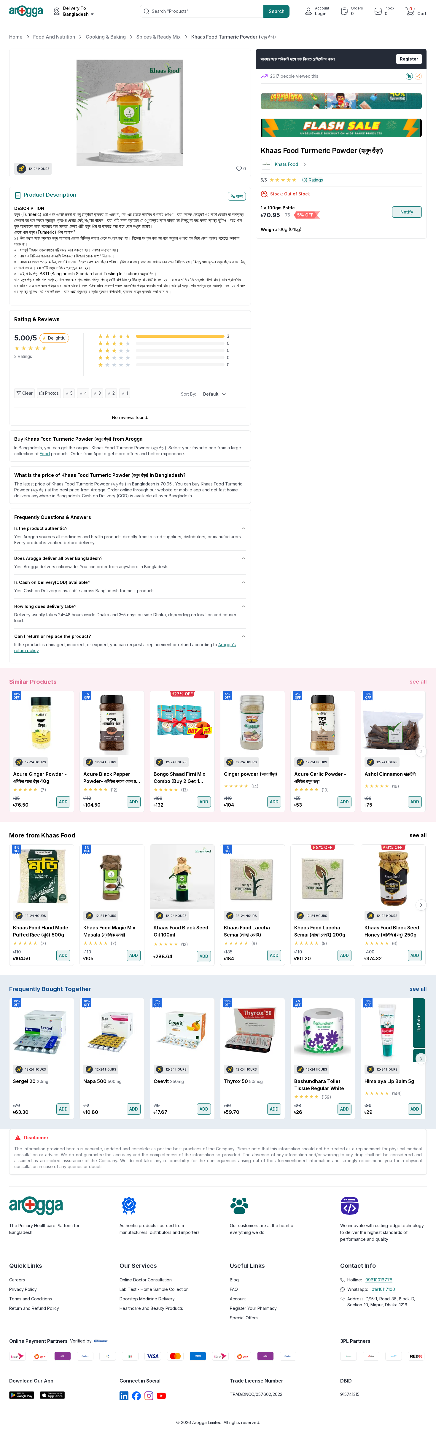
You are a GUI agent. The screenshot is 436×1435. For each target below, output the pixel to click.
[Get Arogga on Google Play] (21, 1395)
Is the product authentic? (40, 528)
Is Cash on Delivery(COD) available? (52, 582)
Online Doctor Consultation (146, 1279)
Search (276, 11)
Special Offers (244, 1317)
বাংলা (239, 196)
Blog (234, 1279)
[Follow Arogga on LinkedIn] (124, 1395)
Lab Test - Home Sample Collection (154, 1289)
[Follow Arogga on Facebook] (136, 1395)
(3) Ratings (312, 179)
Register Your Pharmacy (253, 1308)
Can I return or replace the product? (52, 636)
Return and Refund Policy (34, 1308)
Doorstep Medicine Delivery (147, 1298)
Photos (52, 393)
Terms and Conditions (30, 1298)
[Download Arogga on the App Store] (52, 1395)
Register (409, 58)
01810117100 (383, 1289)
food (45, 453)
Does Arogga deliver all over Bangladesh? (58, 558)
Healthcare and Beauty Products (151, 1308)
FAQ (234, 1289)
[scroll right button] (421, 751)
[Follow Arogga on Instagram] (148, 1395)
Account (238, 1298)
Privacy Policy (23, 1289)
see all (418, 682)
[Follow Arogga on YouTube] (161, 1395)
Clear (27, 393)
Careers (17, 1279)
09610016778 (378, 1279)
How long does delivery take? (45, 606)
